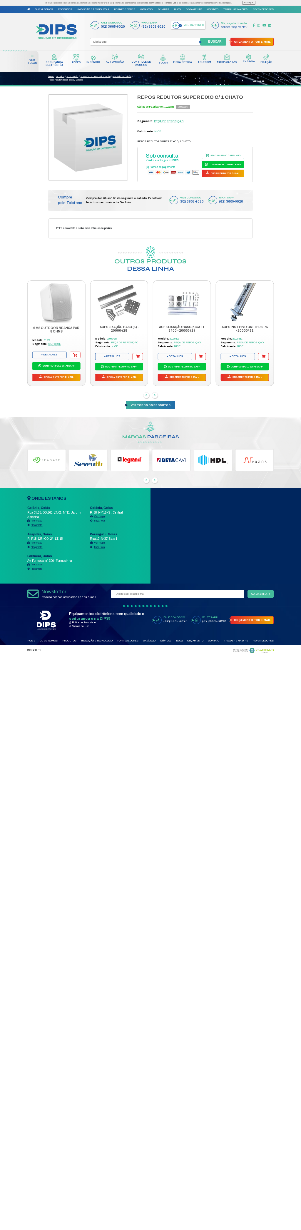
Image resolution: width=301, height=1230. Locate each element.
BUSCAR (215, 41)
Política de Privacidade (152, 3)
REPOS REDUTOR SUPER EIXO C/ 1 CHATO (66, 79)
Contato (212, 9)
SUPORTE (54, 344)
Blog (177, 9)
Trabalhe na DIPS (235, 9)
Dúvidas (163, 9)
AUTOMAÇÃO (72, 76)
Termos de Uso (170, 3)
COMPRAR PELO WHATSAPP (224, 164)
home (51, 76)
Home (31, 640)
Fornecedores (124, 9)
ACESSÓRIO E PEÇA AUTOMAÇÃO (96, 76)
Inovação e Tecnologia (93, 9)
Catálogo (146, 9)
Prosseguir (248, 2)
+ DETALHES (49, 354)
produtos (60, 76)
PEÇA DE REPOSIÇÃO (122, 76)
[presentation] (146, 395)
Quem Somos (44, 9)
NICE (157, 131)
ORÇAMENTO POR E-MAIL (252, 41)
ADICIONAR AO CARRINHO (225, 155)
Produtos (65, 9)
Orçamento (194, 9)
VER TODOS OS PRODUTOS (150, 405)
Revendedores (263, 9)
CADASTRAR (260, 593)
